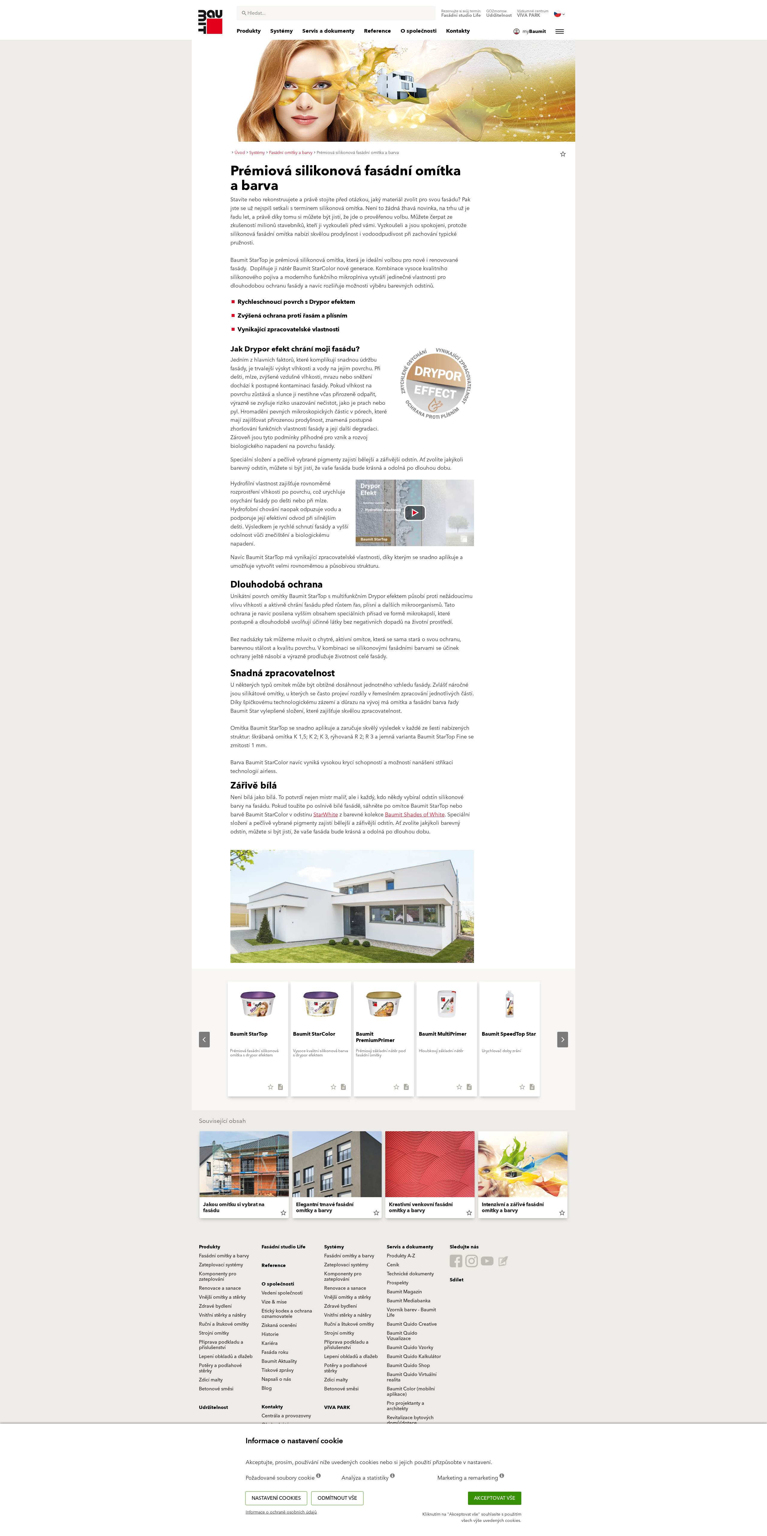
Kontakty (272, 1407)
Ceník (393, 1265)
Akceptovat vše (494, 1498)
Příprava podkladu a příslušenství (221, 1345)
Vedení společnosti (282, 1293)
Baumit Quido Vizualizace (402, 1336)
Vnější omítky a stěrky (222, 1297)
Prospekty (397, 1283)
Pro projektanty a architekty (405, 1406)
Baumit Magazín (404, 1292)
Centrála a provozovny (286, 1416)
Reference (274, 1265)
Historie (270, 1334)
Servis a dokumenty (410, 1247)
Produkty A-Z (401, 1256)
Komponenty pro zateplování (217, 1276)
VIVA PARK (337, 1407)
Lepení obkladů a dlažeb (226, 1356)
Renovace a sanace (220, 1288)
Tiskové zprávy (278, 1370)
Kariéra (270, 1343)
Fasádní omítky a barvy (224, 1256)
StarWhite (325, 814)
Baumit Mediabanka (409, 1301)
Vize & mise (274, 1302)
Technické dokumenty (410, 1274)
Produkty (209, 1247)
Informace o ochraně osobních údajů (281, 1512)
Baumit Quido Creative (412, 1324)
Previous (200, 1039)
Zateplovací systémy (221, 1265)
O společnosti (278, 1284)
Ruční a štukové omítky (224, 1324)
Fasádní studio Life (284, 1247)
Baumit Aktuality (279, 1361)
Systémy (334, 1247)
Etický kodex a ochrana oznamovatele (287, 1314)
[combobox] (336, 13)
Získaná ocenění (279, 1325)
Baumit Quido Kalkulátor (414, 1356)
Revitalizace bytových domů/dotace (410, 1420)
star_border (563, 154)
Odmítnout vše (337, 1498)
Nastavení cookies (276, 1498)
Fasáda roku (275, 1352)
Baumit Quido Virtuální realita (412, 1377)
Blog (267, 1388)
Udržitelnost (213, 1407)
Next (558, 1039)
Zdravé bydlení (215, 1306)
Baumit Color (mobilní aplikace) (411, 1391)
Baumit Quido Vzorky (410, 1347)
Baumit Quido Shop (408, 1365)
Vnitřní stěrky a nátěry (222, 1315)
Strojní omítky (214, 1333)
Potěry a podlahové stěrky (220, 1368)
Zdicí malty (211, 1380)
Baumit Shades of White (415, 814)
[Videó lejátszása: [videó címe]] (415, 513)
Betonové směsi (216, 1389)
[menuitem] (461, 13)
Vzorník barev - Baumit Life (411, 1312)
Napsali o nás (276, 1379)
